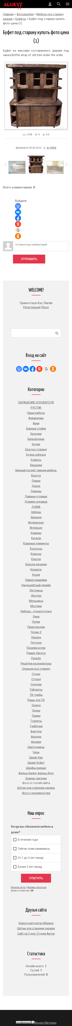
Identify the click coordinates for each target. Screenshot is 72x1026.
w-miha (51, 147)
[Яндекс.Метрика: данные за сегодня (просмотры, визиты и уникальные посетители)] (44, 1023)
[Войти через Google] (18, 230)
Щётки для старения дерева (36, 928)
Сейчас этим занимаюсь (34, 848)
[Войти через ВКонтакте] (18, 212)
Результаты (18, 887)
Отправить (29, 259)
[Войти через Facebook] (18, 218)
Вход (45, 307)
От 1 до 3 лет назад (30, 857)
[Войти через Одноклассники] (18, 236)
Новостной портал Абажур (36, 923)
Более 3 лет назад (30, 866)
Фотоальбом (25, 14)
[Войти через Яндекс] (18, 224)
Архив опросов (36, 887)
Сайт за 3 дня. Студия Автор (36, 933)
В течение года (28, 839)
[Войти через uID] (18, 206)
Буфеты (20, 18)
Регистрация (31, 307)
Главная (8, 14)
